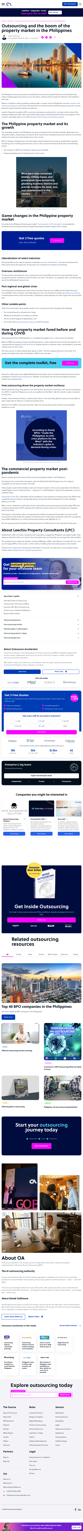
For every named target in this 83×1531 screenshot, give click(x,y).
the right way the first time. (20, 778)
